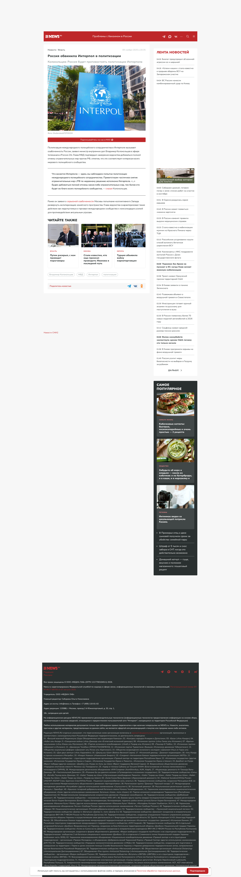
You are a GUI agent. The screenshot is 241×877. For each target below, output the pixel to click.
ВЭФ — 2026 (112, 36)
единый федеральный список (145, 733)
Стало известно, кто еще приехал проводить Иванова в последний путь (96, 259)
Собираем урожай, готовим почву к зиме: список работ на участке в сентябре (175, 190)
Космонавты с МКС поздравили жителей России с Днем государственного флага (175, 254)
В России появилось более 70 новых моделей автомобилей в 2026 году (174, 318)
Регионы (163, 512)
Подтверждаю (197, 870)
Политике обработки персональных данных (158, 870)
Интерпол (93, 274)
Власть (53, 251)
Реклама (48, 675)
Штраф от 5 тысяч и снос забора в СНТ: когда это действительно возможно (173, 549)
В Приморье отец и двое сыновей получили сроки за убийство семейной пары (174, 536)
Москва (87, 251)
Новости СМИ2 (51, 332)
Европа (120, 251)
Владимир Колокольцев (61, 274)
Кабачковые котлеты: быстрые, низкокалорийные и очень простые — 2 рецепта (175, 428)
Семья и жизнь (166, 420)
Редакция (48, 672)
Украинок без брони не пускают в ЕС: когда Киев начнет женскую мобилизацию (174, 267)
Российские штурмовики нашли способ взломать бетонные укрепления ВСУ (175, 242)
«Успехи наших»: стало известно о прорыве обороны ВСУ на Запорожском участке (175, 71)
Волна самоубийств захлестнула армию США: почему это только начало (174, 340)
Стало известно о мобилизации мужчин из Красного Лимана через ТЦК (175, 230)
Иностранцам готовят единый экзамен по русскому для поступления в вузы (174, 306)
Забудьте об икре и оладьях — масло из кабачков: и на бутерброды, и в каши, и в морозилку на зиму (175, 475)
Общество (164, 466)
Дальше (173, 370)
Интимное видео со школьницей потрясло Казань (172, 519)
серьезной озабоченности (80, 201)
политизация (109, 274)
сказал (109, 188)
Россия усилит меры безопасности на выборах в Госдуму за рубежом (174, 361)
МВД (80, 274)
